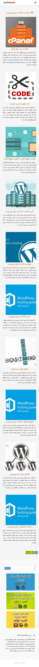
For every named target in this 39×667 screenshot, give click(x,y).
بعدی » (29, 552)
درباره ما (16, 663)
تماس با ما (22, 663)
